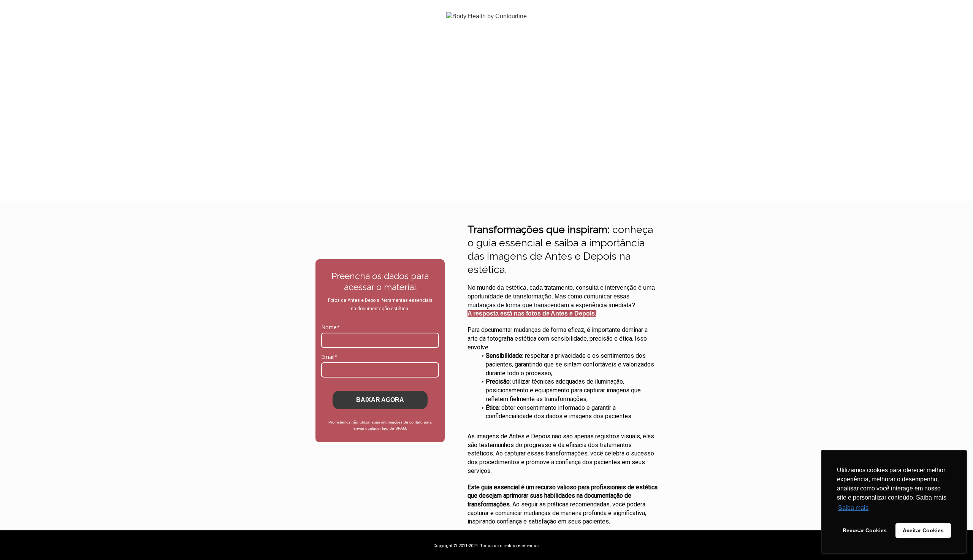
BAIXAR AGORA (380, 400)
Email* (329, 357)
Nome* (330, 327)
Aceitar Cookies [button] (923, 530)
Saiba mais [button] (853, 507)
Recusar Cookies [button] (865, 530)
